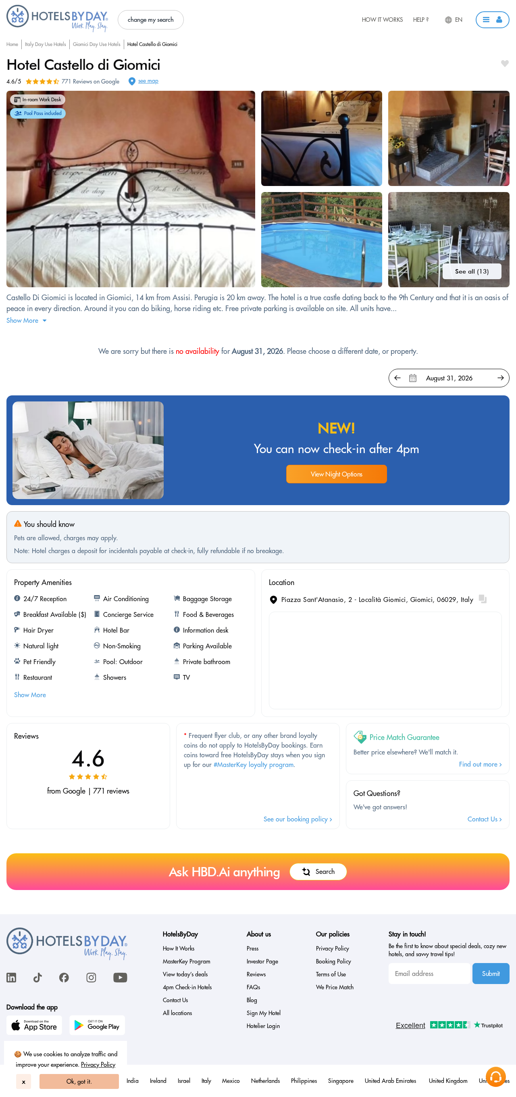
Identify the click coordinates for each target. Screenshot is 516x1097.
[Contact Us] (496, 1077)
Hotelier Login (263, 1026)
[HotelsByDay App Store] (35, 1026)
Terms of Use (331, 974)
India (133, 1080)
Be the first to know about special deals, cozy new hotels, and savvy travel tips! (447, 950)
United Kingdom (448, 1080)
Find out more (479, 764)
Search (325, 871)
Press (252, 948)
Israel (184, 1080)
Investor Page (262, 961)
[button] (493, 19)
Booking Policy (333, 961)
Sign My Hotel (264, 1013)
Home (12, 44)
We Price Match (335, 987)
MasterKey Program (186, 961)
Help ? (421, 19)
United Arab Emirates (391, 1080)
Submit (491, 974)
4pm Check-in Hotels (187, 987)
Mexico (231, 1080)
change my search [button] (151, 19)
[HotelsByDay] (57, 30)
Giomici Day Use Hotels (97, 44)
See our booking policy (297, 819)
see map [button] (148, 80)
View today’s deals (185, 974)
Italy (206, 1080)
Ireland (158, 1080)
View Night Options (336, 474)
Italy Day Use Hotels (45, 44)
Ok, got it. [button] (79, 1081)
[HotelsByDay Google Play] (98, 1026)
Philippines (304, 1080)
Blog (252, 1000)
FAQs (253, 987)
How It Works (382, 19)
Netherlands (265, 1080)
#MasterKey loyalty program (253, 765)
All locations (177, 1013)
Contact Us (483, 819)
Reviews (256, 974)
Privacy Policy (98, 1064)
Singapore (341, 1080)
